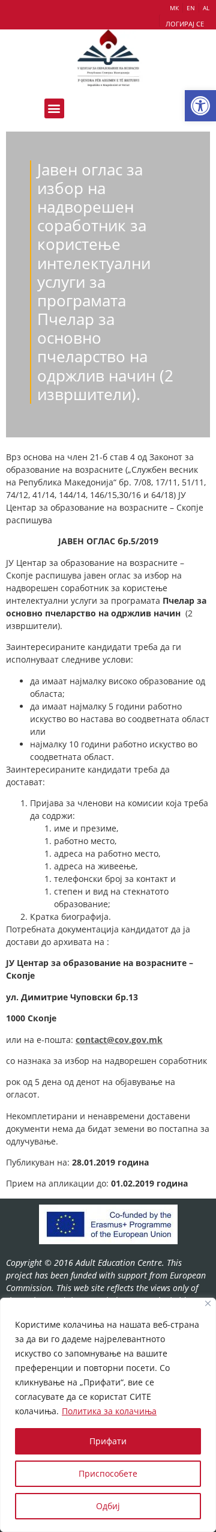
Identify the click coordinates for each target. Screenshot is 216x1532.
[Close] (208, 1303)
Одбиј (108, 1506)
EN (191, 8)
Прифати (108, 1441)
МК (174, 8)
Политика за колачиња (109, 1411)
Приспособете (108, 1473)
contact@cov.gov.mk (119, 1039)
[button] (200, 105)
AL (206, 8)
